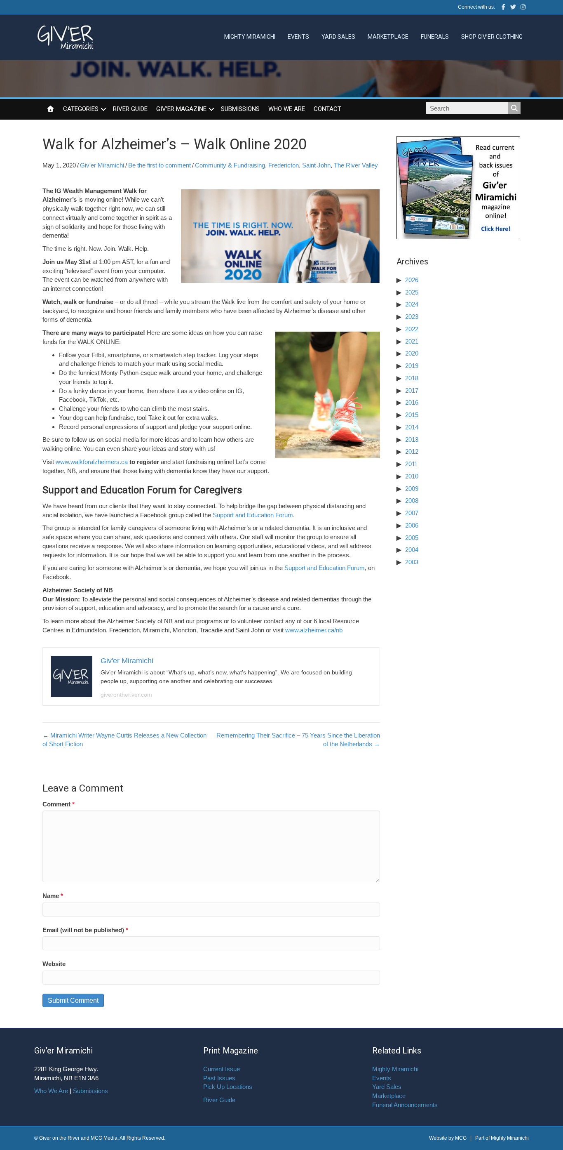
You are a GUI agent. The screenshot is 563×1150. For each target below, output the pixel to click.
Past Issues (219, 1078)
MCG (461, 1138)
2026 (411, 279)
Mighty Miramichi (249, 36)
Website (54, 963)
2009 (411, 488)
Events (298, 36)
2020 (411, 353)
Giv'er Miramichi (102, 165)
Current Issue (221, 1068)
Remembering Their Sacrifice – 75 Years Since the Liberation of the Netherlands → (298, 740)
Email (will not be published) (85, 929)
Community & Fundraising (230, 165)
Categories (81, 109)
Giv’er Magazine (181, 109)
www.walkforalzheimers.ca (92, 461)
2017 (411, 390)
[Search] (514, 108)
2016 (411, 402)
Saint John (316, 165)
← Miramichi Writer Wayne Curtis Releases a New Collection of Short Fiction (124, 740)
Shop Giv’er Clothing (492, 36)
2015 (411, 414)
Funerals (435, 36)
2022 (411, 328)
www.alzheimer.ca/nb (313, 630)
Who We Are (286, 109)
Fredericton (283, 165)
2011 (411, 463)
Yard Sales (338, 36)
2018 (411, 378)
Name (52, 895)
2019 (411, 365)
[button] (103, 109)
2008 (411, 500)
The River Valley (356, 165)
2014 (411, 427)
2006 (411, 525)
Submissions (240, 109)
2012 (411, 451)
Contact (327, 109)
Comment (58, 804)
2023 (411, 316)
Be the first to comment (159, 165)
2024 (411, 304)
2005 (411, 537)
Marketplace (388, 36)
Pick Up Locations (227, 1086)
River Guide (130, 109)
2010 (411, 476)
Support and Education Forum (253, 514)
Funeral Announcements (405, 1104)
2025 (411, 292)
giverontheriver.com (126, 694)
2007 (411, 512)
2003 (411, 562)
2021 (411, 341)
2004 (411, 549)
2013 (411, 439)
